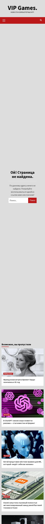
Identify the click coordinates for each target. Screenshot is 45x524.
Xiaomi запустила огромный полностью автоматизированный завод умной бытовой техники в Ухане (22, 505)
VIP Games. (22, 8)
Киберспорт (8, 374)
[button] (4, 20)
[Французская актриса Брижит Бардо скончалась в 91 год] (23, 362)
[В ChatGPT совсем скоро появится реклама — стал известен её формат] (23, 403)
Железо (6, 415)
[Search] (40, 20)
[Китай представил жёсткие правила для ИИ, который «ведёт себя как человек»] (23, 444)
